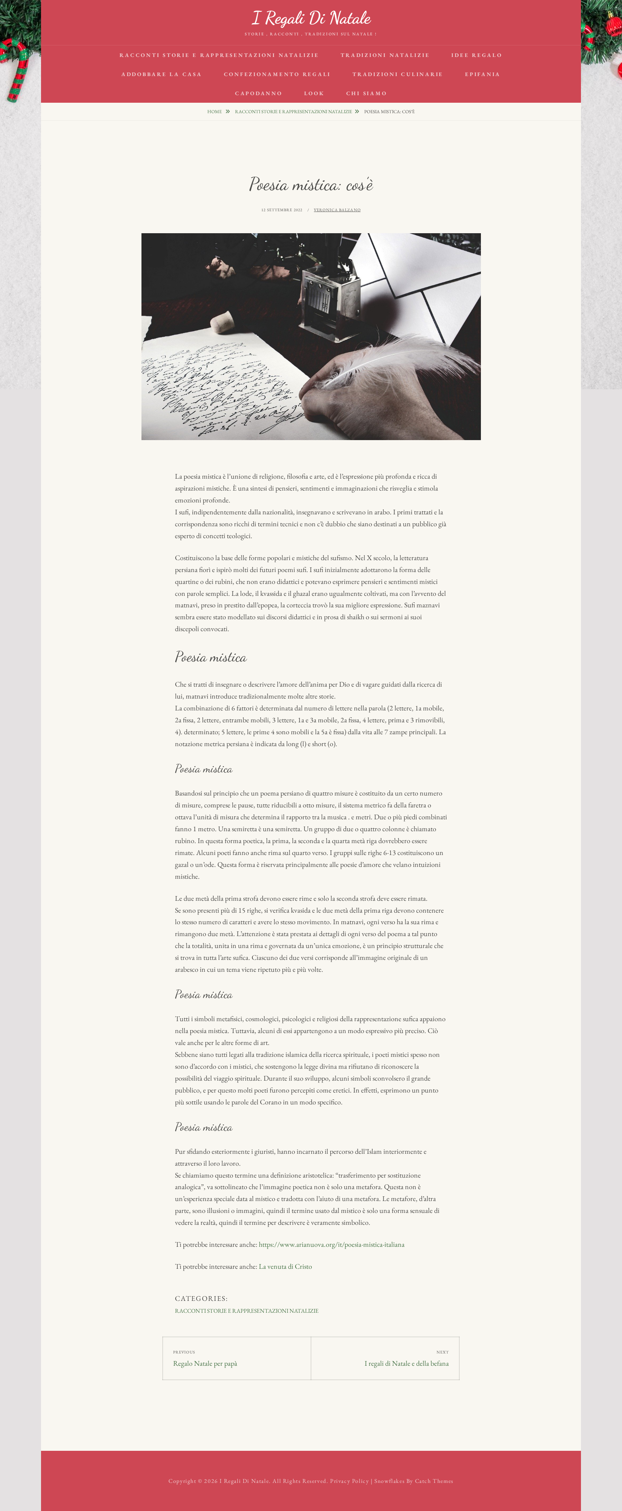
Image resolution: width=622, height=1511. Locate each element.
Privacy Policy (349, 1481)
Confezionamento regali (277, 74)
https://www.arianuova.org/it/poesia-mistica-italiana (332, 1244)
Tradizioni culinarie (397, 74)
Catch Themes (434, 1481)
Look (314, 93)
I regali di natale (311, 17)
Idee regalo (476, 55)
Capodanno (259, 93)
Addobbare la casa (161, 74)
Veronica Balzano (337, 209)
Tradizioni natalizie (385, 55)
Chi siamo (366, 93)
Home (215, 111)
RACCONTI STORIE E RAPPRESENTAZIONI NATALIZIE (219, 55)
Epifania (483, 74)
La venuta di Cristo (285, 1266)
